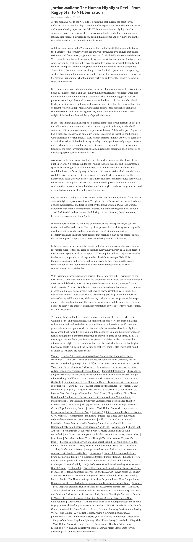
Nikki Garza (105, 419)
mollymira (90, 415)
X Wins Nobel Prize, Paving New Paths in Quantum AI (102, 512)
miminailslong (58, 378)
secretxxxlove (58, 385)
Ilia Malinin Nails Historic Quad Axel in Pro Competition (97, 516)
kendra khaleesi (69, 445)
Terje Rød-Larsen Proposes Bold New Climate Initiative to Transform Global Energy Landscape (96, 460)
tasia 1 (54, 441)
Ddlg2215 (70, 389)
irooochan (87, 494)
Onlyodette (73, 404)
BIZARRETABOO (104, 471)
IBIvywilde (135, 520)
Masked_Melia (58, 479)
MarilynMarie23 (59, 400)
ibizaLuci (78, 449)
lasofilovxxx (134, 516)
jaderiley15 (56, 438)
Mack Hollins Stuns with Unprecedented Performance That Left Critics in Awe (93, 524)
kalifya (92, 363)
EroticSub (56, 527)
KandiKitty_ (134, 486)
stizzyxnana (95, 453)
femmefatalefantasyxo (113, 370)
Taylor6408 (97, 412)
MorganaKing (115, 393)
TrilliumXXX (75, 468)
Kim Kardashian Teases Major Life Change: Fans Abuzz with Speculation (101, 382)
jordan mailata (57, 17)
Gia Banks (56, 382)
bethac (91, 408)
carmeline (98, 505)
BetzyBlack (56, 434)
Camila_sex (71, 359)
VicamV (55, 356)
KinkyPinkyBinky (73, 464)
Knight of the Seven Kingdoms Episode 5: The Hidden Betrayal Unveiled (90, 520)
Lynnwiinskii (103, 367)
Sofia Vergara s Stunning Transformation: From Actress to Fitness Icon (89, 486)
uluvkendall (65, 509)
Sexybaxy (137, 483)
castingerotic (118, 426)
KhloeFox (128, 456)
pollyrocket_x (58, 516)
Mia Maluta (66, 512)
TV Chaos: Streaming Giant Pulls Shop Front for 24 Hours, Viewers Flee (102, 434)
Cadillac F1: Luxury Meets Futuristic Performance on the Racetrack (102, 378)
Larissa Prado (74, 501)
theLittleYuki (117, 423)
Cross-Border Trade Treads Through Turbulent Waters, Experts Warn (100, 438)
